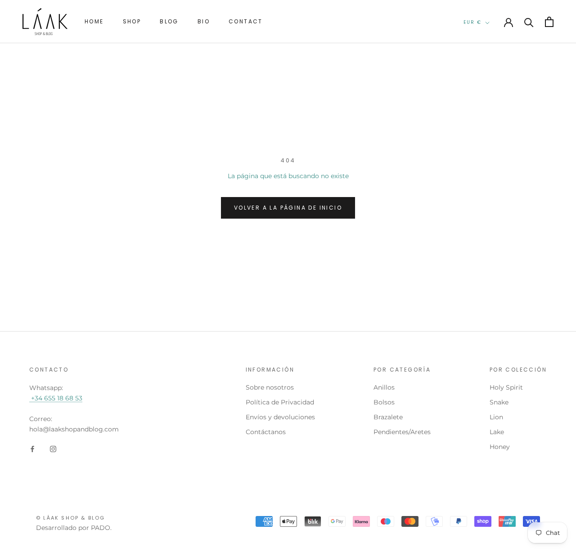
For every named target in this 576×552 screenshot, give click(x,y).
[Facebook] (32, 449)
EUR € (473, 22)
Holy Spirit (506, 387)
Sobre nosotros (270, 387)
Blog (169, 21)
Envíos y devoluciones (280, 417)
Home (94, 21)
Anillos (384, 387)
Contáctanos (266, 432)
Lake (497, 432)
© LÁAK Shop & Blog (70, 517)
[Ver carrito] (549, 22)
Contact (246, 21)
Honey (500, 447)
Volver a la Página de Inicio (288, 207)
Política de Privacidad (280, 402)
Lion (496, 417)
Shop (132, 21)
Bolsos (384, 402)
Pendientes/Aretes (402, 432)
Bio (204, 21)
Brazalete (388, 417)
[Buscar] (529, 22)
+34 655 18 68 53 (55, 398)
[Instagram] (53, 449)
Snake (499, 402)
